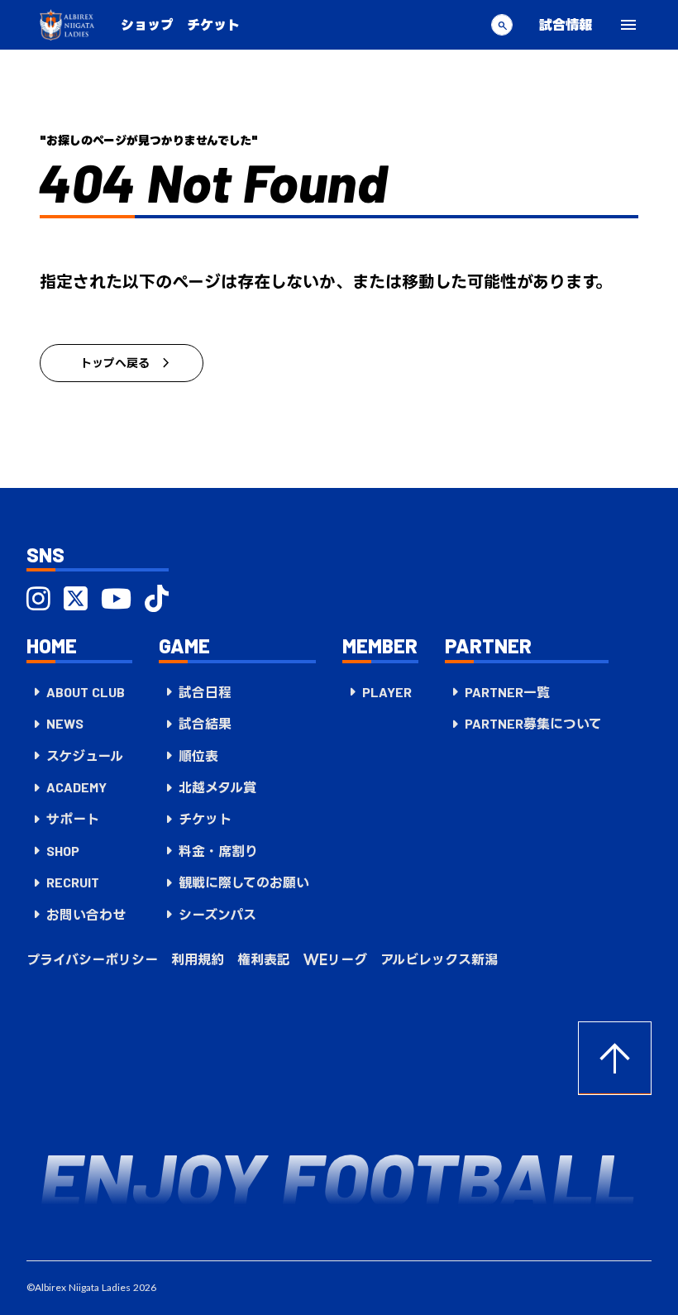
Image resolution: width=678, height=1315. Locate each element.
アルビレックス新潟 (439, 959)
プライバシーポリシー (92, 959)
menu (628, 25)
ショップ (147, 24)
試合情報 (565, 24)
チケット (213, 24)
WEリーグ (335, 959)
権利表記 (263, 959)
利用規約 (197, 959)
